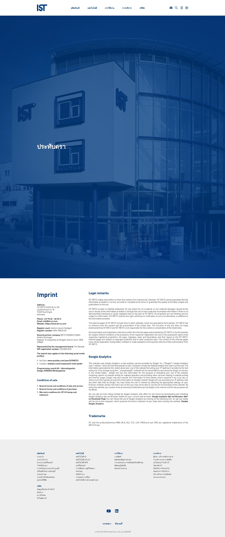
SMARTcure (80, 474)
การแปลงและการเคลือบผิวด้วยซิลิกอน (128, 463)
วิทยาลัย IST (157, 466)
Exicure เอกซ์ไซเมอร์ (45, 463)
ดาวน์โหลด (41, 495)
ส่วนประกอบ (41, 474)
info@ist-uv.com (50, 321)
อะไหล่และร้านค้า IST (161, 463)
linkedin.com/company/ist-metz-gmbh (65, 364)
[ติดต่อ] (171, 7)
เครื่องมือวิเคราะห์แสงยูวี (46, 471)
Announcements (159, 477)
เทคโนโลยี (92, 8)
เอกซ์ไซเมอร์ (80, 466)
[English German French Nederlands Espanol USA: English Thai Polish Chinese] (186, 7)
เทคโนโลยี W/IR (82, 463)
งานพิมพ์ (117, 457)
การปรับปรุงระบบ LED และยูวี (48, 468)
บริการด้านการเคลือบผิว (162, 474)
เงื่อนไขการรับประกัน (161, 468)
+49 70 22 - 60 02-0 (52, 319)
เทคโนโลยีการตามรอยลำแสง (87, 480)
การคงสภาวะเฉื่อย (83, 477)
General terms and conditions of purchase (58, 389)
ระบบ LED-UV (42, 460)
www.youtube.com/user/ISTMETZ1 (63, 361)
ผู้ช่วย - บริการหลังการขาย (163, 457)
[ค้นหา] (176, 7)
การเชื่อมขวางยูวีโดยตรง (85, 468)
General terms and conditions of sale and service (61, 386)
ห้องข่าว (40, 492)
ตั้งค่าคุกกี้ (118, 524)
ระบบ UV (40, 457)
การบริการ (127, 8)
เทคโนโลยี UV (81, 457)
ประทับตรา (107, 524)
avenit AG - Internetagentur (63, 369)
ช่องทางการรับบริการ (161, 471)
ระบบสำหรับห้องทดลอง (46, 477)
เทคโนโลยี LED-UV (83, 460)
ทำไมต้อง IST (42, 498)
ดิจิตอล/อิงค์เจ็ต (120, 466)
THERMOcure (42, 466)
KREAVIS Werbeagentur (54, 371)
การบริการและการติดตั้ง (162, 460)
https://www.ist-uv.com (55, 324)
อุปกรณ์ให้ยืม (42, 480)
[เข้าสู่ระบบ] (181, 7)
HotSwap (79, 471)
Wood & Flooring (120, 468)
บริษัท (142, 8)
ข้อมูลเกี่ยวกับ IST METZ (46, 489)
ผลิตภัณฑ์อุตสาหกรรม (122, 460)
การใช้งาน (109, 8)
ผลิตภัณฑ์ (75, 8)
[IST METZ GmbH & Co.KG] (42, 7)
